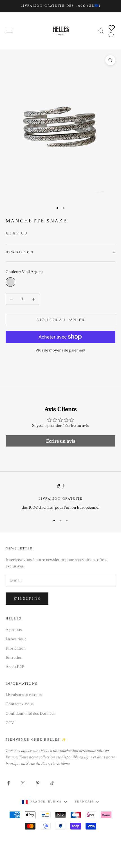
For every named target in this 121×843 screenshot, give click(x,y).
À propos (14, 629)
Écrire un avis (60, 441)
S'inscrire (27, 598)
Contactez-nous (19, 703)
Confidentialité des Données (30, 713)
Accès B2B (15, 666)
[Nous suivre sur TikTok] (52, 783)
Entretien (14, 657)
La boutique (16, 638)
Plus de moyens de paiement (60, 350)
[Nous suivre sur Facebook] (8, 783)
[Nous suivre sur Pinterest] (38, 783)
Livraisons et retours (24, 694)
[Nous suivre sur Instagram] (23, 783)
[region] (60, 497)
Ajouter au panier (60, 319)
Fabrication (16, 648)
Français (84, 801)
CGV (10, 722)
